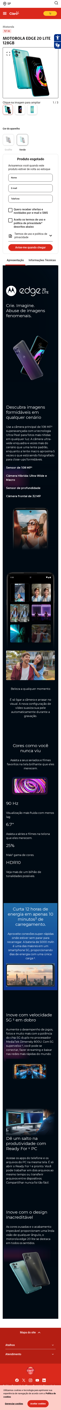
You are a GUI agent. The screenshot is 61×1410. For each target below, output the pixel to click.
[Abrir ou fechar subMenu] (4, 13)
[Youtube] (37, 1379)
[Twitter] (24, 1379)
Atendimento (13, 1354)
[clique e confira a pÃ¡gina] (14, 13)
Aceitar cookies (38, 1403)
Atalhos (10, 1345)
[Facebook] (17, 1379)
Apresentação (15, 260)
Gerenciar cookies (14, 1403)
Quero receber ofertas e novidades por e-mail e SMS (31, 211)
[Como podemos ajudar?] (57, 3)
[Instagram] (30, 1379)
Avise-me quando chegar (30, 247)
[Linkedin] (44, 1379)
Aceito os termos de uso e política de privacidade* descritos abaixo (29, 223)
